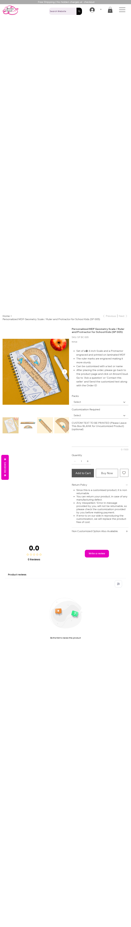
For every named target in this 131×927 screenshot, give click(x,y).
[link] (110, 10)
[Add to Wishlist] (124, 463)
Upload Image (80, 474)
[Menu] (122, 9)
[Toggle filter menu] (118, 593)
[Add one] (88, 451)
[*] (90, 9)
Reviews (5, 467)
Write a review (97, 563)
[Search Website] (79, 11)
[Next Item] (64, 361)
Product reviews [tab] (17, 584)
